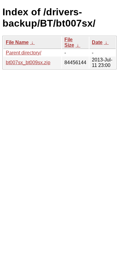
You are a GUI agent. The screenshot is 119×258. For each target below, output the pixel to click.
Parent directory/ (23, 52)
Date (97, 42)
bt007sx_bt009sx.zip (28, 62)
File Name (17, 42)
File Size (69, 42)
